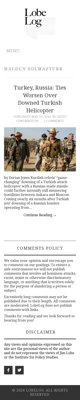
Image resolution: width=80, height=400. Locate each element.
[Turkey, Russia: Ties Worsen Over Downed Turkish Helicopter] (40, 149)
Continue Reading (40, 215)
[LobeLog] (40, 24)
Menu (13, 50)
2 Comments (54, 121)
